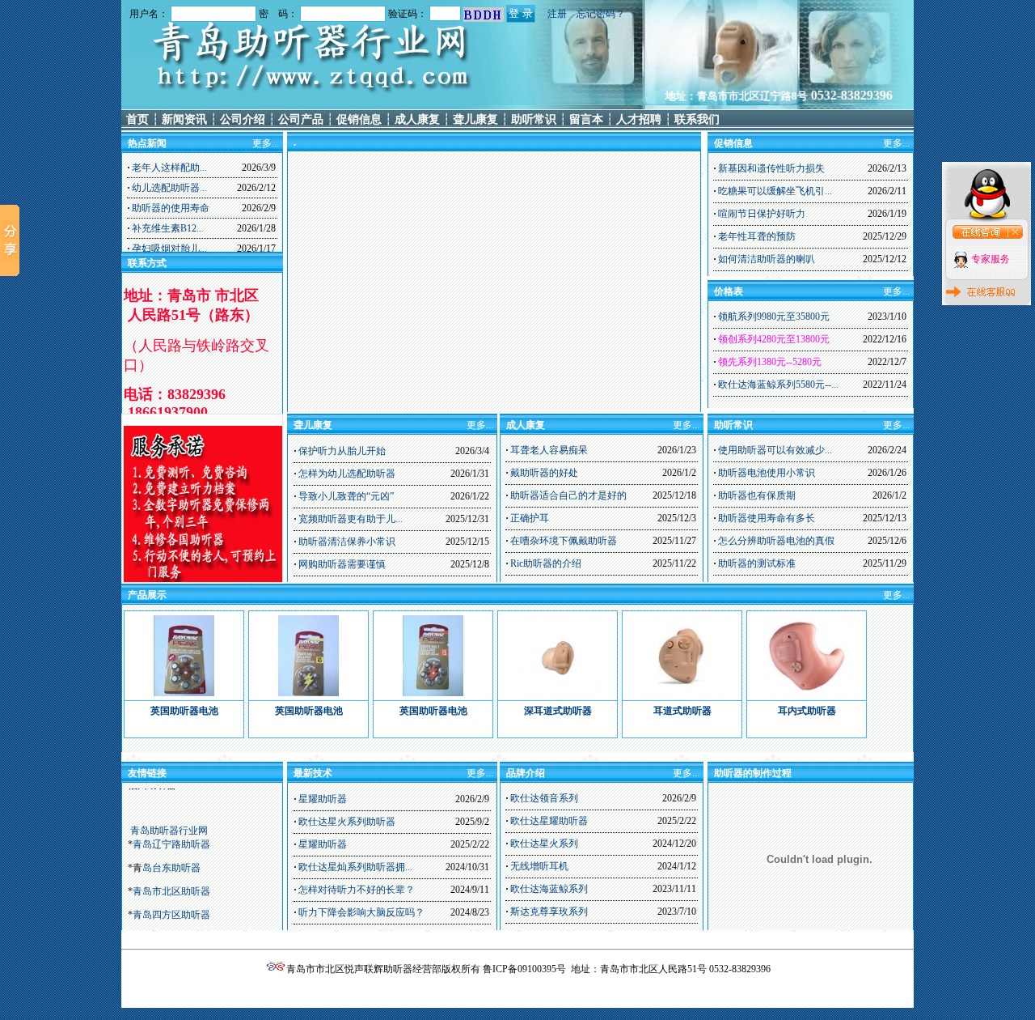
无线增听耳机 (539, 866)
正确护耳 (529, 518)
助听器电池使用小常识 (766, 472)
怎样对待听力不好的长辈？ (356, 889)
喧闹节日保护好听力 (761, 213)
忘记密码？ (601, 13)
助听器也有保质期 (757, 495)
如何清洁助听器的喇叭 (766, 259)
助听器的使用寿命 (170, 208)
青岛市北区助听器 (171, 809)
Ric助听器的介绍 (545, 563)
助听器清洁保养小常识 (346, 541)
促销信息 (359, 119)
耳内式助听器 (807, 710)
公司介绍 (242, 119)
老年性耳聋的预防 (757, 236)
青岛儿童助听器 (167, 927)
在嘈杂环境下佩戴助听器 (563, 540)
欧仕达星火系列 (544, 843)
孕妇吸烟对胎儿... (169, 248)
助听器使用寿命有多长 (766, 518)
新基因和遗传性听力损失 (771, 168)
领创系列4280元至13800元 (774, 339)
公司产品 (300, 119)
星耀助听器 (322, 799)
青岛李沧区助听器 (171, 880)
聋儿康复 (475, 119)
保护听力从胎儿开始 (342, 451)
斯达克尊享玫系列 (549, 911)
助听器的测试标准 (757, 563)
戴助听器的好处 (544, 472)
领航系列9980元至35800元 (774, 316)
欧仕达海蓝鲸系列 (549, 889)
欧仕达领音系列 (544, 798)
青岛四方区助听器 (171, 833)
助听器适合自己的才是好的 (568, 495)
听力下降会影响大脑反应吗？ (361, 912)
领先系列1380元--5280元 (770, 362)
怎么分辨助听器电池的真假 (776, 540)
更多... (896, 143)
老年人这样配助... (169, 167)
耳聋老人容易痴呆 (549, 450)
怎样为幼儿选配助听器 (346, 473)
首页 (137, 119)
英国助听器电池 (184, 710)
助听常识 (533, 119)
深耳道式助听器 (558, 710)
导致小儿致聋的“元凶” (346, 496)
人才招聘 (638, 119)
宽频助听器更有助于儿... (350, 519)
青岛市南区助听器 (171, 856)
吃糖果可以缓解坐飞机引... (775, 191)
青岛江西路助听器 (171, 903)
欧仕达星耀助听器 (549, 821)
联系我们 (697, 119)
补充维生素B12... (168, 228)
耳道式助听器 (682, 710)
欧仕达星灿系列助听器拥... (355, 867)
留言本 (586, 119)
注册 (557, 13)
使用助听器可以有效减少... (775, 450)
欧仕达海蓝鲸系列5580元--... (778, 384)
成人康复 (417, 119)
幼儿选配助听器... (169, 187)
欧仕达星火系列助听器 (346, 821)
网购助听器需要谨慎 (342, 564)
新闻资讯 (184, 119)
